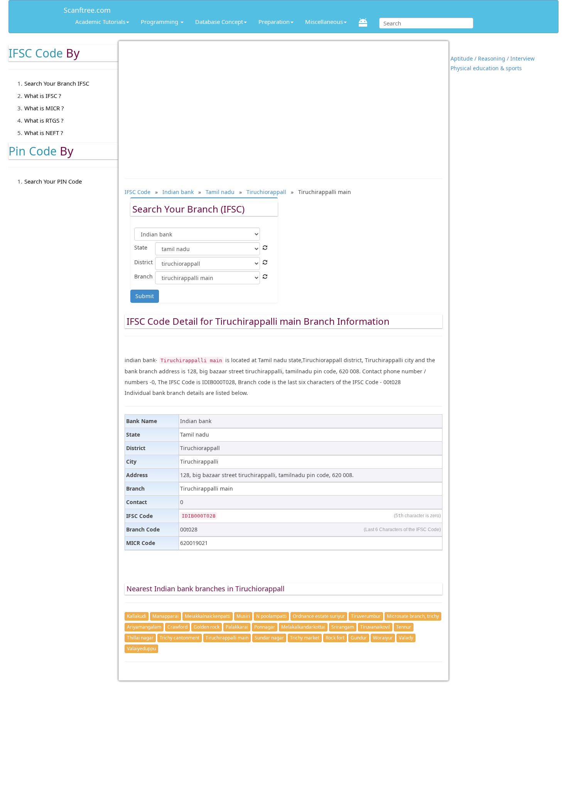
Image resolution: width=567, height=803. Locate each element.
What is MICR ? (44, 108)
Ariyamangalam (144, 627)
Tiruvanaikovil (375, 627)
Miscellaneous (324, 21)
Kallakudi (136, 616)
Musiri (243, 616)
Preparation (274, 21)
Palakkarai (237, 627)
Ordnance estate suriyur (319, 616)
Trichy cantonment (179, 637)
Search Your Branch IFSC (56, 83)
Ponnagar (264, 627)
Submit (144, 296)
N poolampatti (271, 616)
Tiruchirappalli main (227, 637)
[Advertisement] (284, 106)
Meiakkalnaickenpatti (207, 616)
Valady (406, 637)
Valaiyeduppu (141, 648)
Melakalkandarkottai (303, 627)
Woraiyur (383, 637)
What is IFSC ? (42, 96)
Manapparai (165, 616)
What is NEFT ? (43, 133)
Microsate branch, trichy (413, 616)
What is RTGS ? (44, 120)
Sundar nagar (269, 637)
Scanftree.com (87, 8)
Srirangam (342, 627)
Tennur (403, 627)
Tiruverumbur (366, 616)
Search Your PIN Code (53, 181)
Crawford (177, 627)
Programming (160, 21)
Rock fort (335, 637)
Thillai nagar (140, 637)
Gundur (359, 637)
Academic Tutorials (100, 21)
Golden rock (206, 627)
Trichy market (304, 637)
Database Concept (219, 21)
